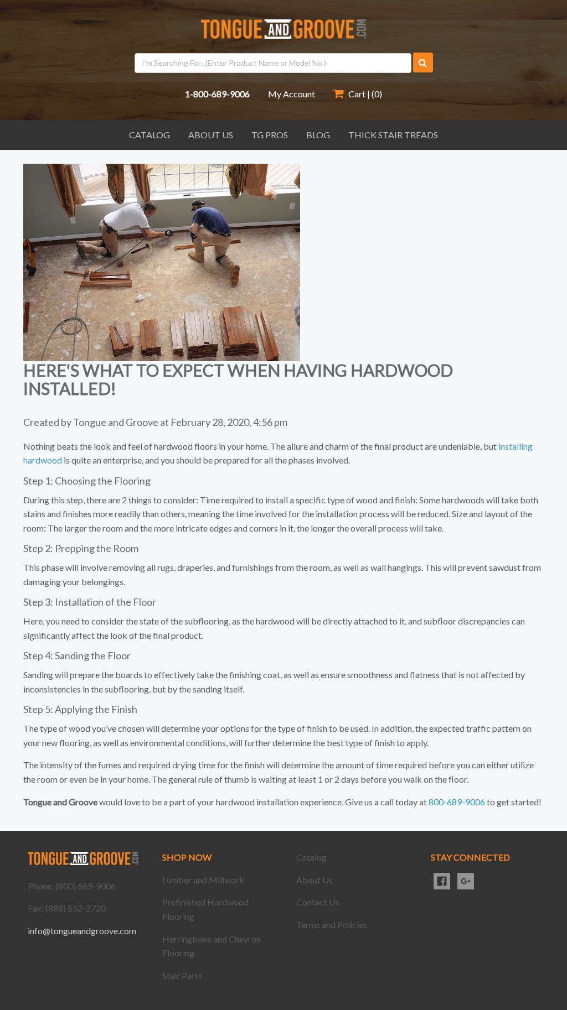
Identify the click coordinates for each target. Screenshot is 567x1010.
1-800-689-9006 (217, 93)
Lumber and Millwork (203, 879)
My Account (291, 93)
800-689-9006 (457, 801)
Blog (318, 134)
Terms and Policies (331, 924)
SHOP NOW (187, 857)
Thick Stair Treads (393, 134)
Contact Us (317, 902)
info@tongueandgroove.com (82, 930)
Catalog (149, 134)
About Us (210, 134)
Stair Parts (182, 975)
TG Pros (269, 134)
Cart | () (364, 93)
